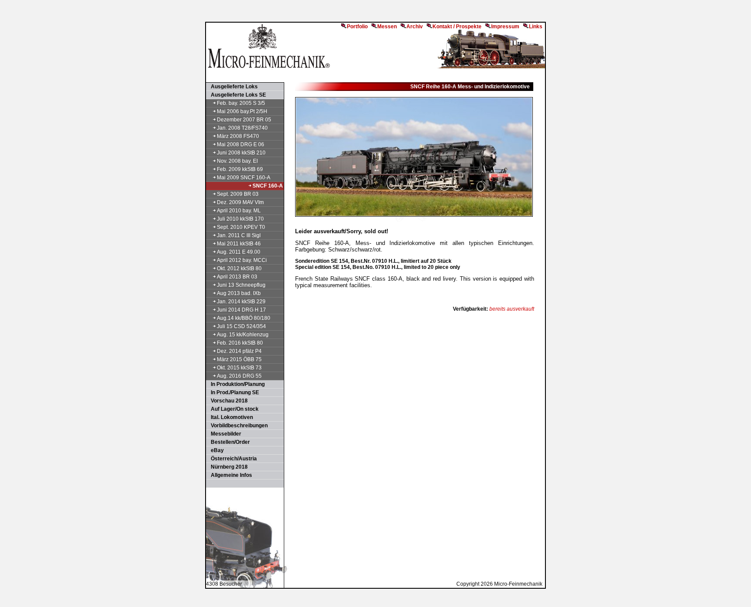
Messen (387, 26)
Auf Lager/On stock (233, 409)
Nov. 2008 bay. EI (237, 161)
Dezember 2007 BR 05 (244, 120)
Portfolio (357, 26)
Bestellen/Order (228, 442)
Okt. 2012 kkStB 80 (239, 268)
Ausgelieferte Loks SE (236, 95)
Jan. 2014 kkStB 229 (241, 301)
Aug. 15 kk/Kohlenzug (243, 335)
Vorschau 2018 (227, 401)
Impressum (505, 26)
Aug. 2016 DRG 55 (239, 376)
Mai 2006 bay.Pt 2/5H (242, 111)
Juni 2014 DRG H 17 (241, 310)
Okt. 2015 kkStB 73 (239, 368)
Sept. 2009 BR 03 (238, 194)
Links (535, 26)
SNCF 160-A (268, 186)
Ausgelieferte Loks (232, 87)
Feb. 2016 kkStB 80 (240, 343)
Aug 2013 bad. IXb (239, 293)
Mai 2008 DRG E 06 (240, 144)
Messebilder (224, 434)
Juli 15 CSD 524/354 (241, 326)
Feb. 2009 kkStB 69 (240, 169)
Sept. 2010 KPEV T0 (241, 227)
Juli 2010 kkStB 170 (240, 219)
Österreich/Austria (232, 459)
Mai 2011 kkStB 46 (239, 244)
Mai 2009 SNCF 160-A (243, 177)
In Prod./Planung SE (233, 392)
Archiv (414, 26)
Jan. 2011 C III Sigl (239, 235)
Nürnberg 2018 (227, 467)
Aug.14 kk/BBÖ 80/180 (243, 318)
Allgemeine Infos (229, 475)
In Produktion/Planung (236, 384)
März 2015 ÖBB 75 (239, 359)
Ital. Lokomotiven (230, 417)
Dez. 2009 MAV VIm (240, 202)
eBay (215, 450)
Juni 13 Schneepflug (241, 285)
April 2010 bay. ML (239, 211)
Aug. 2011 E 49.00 (238, 252)
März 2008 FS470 (238, 136)
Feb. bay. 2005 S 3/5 (241, 103)
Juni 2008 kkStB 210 (241, 153)
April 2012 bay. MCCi (242, 260)
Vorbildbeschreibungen (237, 426)
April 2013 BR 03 (237, 277)
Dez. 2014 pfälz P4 (239, 351)
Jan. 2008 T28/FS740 (242, 128)
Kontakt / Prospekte (457, 26)
